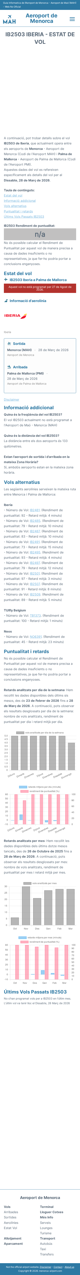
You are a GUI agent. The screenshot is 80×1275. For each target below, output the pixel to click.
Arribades (11, 1212)
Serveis (45, 1223)
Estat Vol (10, 1228)
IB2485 (35, 521)
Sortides (10, 1217)
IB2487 (35, 531)
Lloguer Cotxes (51, 1212)
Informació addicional (20, 201)
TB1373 (35, 615)
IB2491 (35, 542)
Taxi (43, 1249)
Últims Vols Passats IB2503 (24, 216)
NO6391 (36, 637)
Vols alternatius (15, 206)
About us (69, 1267)
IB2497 (35, 563)
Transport (47, 1238)
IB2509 (35, 594)
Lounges (46, 1228)
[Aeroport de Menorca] (9, 19)
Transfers (47, 1254)
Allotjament (12, 1238)
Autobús (46, 1244)
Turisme (45, 1233)
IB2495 (35, 552)
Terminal (46, 1207)
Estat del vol (13, 195)
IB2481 (35, 510)
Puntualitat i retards (18, 211)
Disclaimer (45, 1267)
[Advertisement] (40, 92)
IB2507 (35, 584)
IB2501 (35, 573)
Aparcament (13, 1244)
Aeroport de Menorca (41, 18)
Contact (58, 1267)
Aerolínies (11, 1223)
